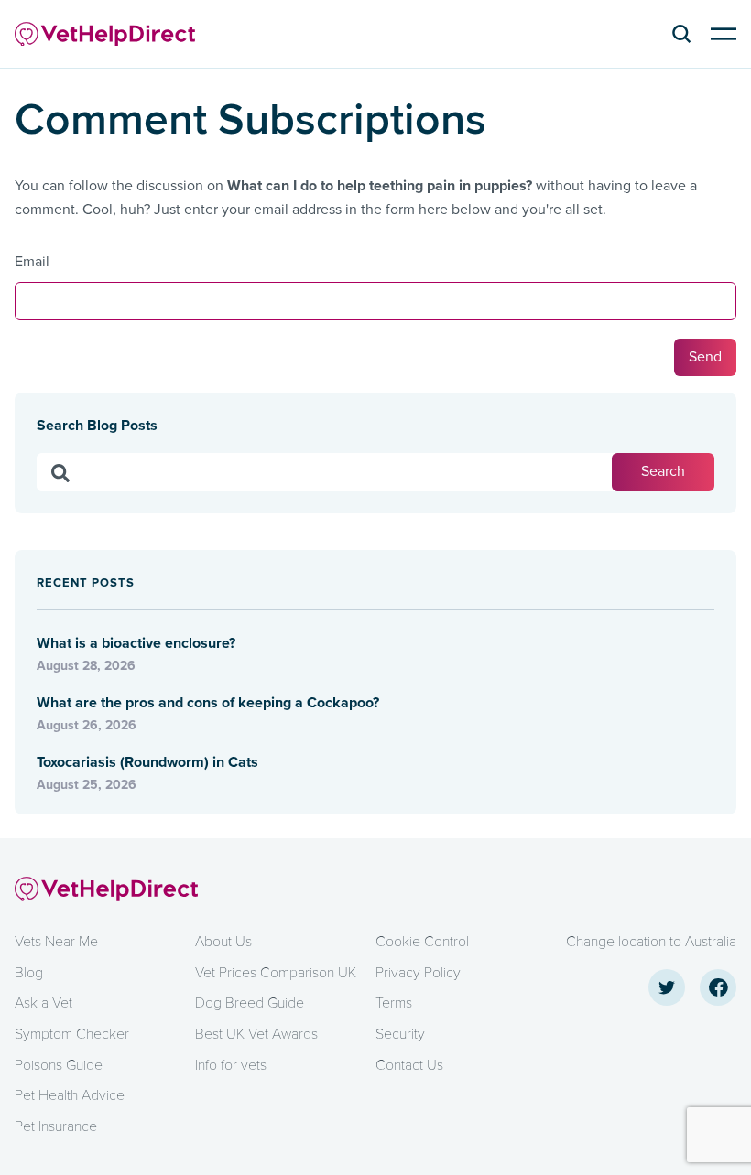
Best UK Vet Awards (256, 1034)
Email (32, 262)
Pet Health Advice (70, 1095)
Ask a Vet (43, 1003)
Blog (29, 973)
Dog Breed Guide (249, 1003)
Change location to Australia (651, 941)
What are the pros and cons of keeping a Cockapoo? (208, 703)
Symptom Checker (72, 1034)
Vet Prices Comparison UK (275, 973)
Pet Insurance (56, 1126)
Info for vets (231, 1065)
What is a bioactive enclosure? (138, 643)
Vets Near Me (56, 941)
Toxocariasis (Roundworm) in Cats (149, 762)
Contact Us (409, 1065)
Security (400, 1034)
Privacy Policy (418, 973)
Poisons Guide (59, 1065)
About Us (223, 941)
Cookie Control (422, 941)
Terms (394, 1003)
